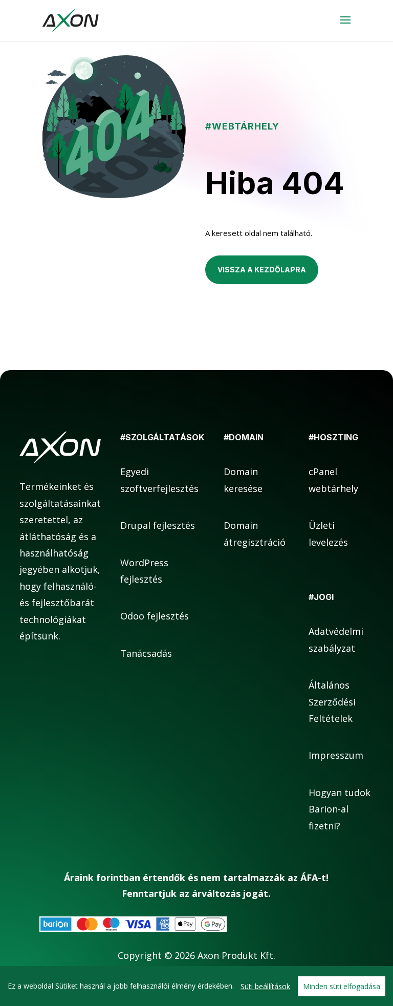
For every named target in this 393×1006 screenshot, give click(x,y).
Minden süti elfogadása (341, 986)
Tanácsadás (146, 653)
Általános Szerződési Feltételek (332, 701)
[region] (196, 986)
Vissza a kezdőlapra (261, 269)
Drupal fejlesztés (157, 525)
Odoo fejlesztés (154, 616)
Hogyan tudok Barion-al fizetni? (339, 809)
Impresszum (336, 755)
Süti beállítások (265, 986)
